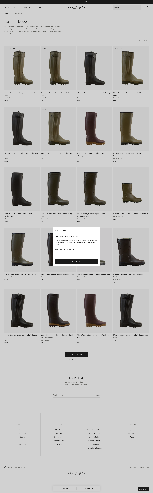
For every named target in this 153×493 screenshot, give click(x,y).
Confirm (76, 261)
